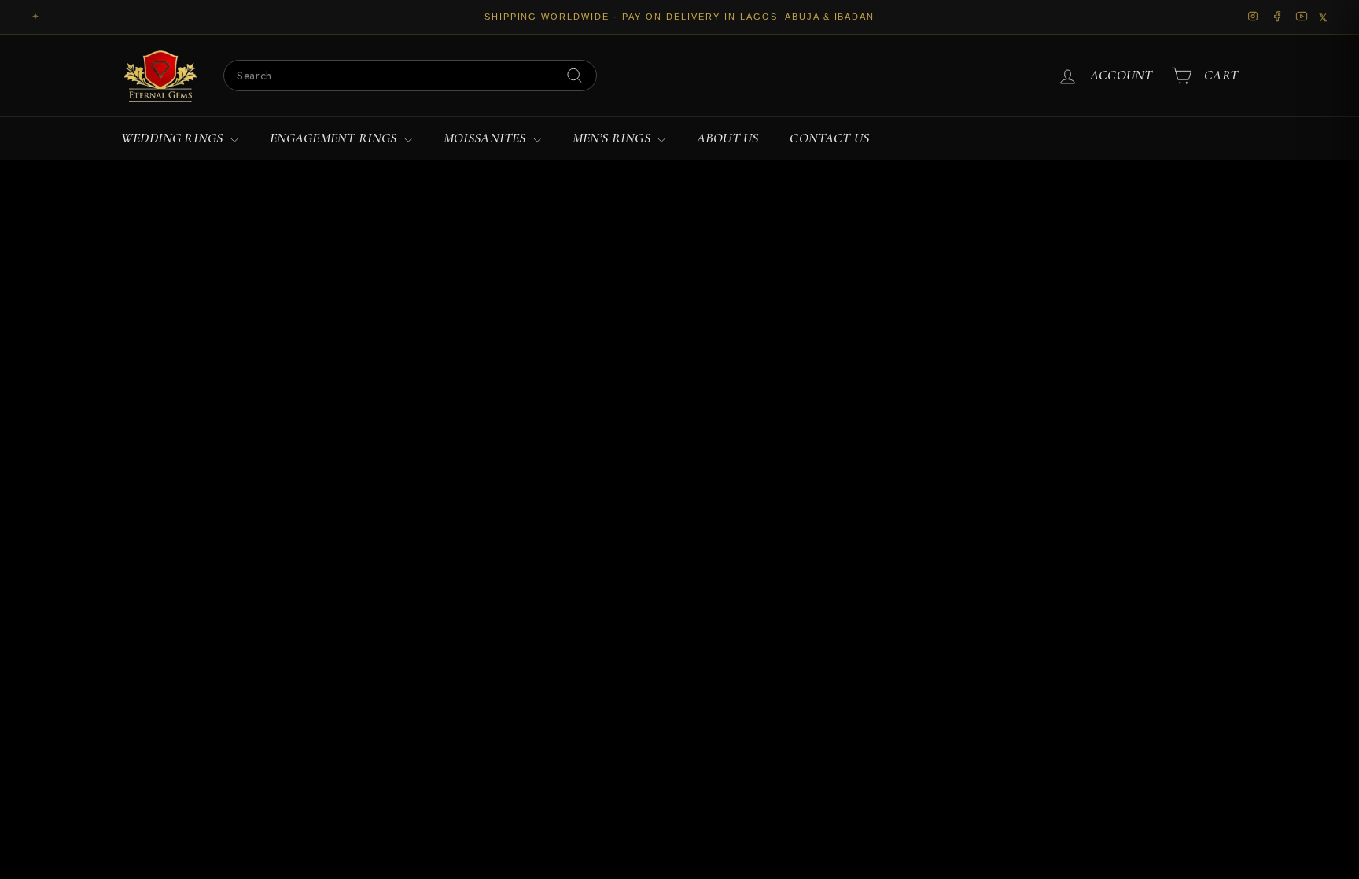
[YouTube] (1302, 17)
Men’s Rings (613, 137)
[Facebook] (1277, 17)
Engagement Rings (335, 137)
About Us (727, 137)
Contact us (829, 137)
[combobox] (410, 75)
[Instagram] (1253, 17)
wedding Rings (173, 137)
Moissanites (486, 137)
